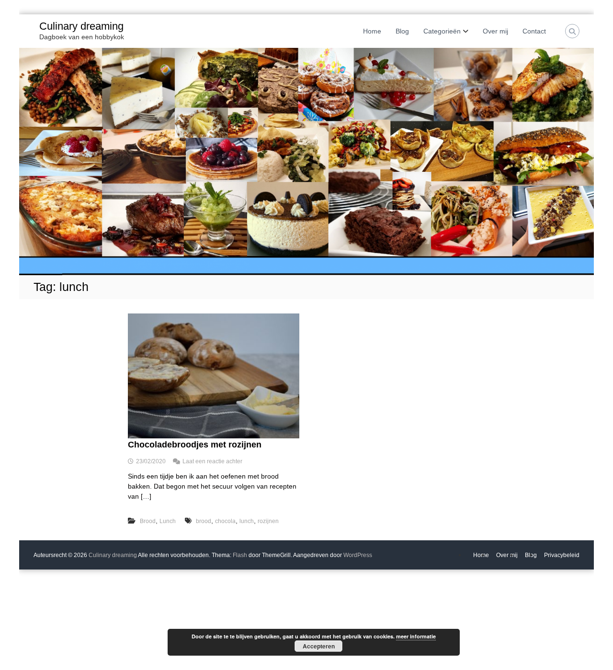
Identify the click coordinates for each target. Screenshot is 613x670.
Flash (240, 555)
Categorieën (442, 31)
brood (203, 521)
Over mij (495, 31)
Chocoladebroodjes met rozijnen (194, 444)
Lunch (167, 521)
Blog (402, 31)
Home (372, 31)
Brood (148, 521)
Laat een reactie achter (212, 461)
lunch (246, 521)
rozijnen (268, 521)
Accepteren (319, 646)
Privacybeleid (561, 555)
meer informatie (416, 636)
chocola (225, 521)
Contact (534, 31)
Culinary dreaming (81, 26)
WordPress (357, 555)
